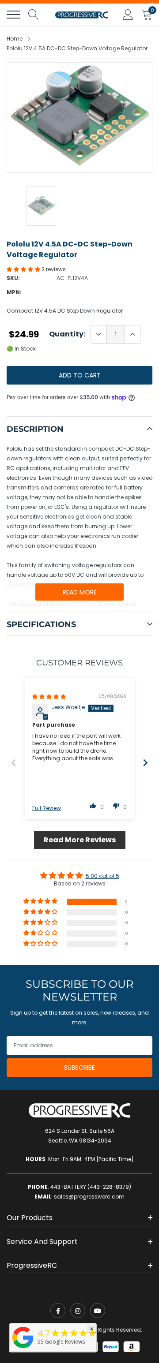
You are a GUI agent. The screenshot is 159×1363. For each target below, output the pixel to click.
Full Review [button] (46, 808)
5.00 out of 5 (102, 876)
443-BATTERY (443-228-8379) (90, 1187)
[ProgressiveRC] (23, 1348)
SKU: (13, 278)
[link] (57, 1310)
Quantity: (67, 334)
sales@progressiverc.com (89, 1196)
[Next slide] (145, 763)
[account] (128, 14)
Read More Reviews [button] (80, 840)
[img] (49, 696)
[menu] (13, 14)
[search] (33, 15)
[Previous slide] (14, 763)
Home (15, 38)
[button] (24, 269)
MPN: (14, 292)
